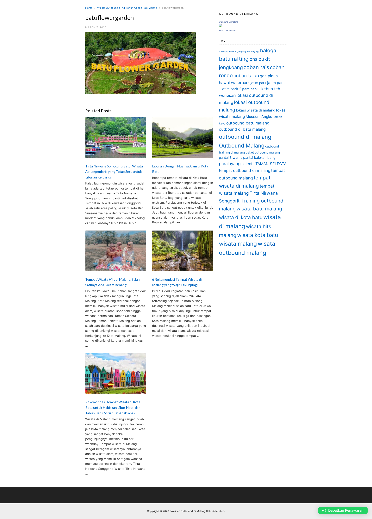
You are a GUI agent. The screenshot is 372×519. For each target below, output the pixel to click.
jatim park (258, 83)
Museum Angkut (260, 116)
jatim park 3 (251, 89)
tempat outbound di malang (244, 170)
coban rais (256, 67)
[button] (343, 510)
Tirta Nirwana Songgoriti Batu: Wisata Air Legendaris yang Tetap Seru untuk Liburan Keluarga (114, 171)
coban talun (246, 75)
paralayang (230, 163)
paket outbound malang (263, 152)
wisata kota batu (257, 235)
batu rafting (234, 59)
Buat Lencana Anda (228, 30)
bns (253, 59)
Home (88, 7)
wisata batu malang (259, 209)
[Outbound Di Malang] (220, 26)
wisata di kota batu (241, 217)
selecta (248, 163)
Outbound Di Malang (228, 22)
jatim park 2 (231, 89)
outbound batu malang (248, 123)
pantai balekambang (259, 157)
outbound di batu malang (242, 129)
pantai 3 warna (230, 157)
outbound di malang (245, 136)
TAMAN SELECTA (271, 163)
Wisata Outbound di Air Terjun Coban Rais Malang (127, 7)
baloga (268, 50)
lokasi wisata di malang (255, 110)
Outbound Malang (241, 145)
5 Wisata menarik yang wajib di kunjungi (239, 51)
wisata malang (238, 243)
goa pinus (269, 76)
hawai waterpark (234, 82)
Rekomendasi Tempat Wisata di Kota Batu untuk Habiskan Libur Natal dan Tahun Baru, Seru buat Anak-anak (112, 407)
